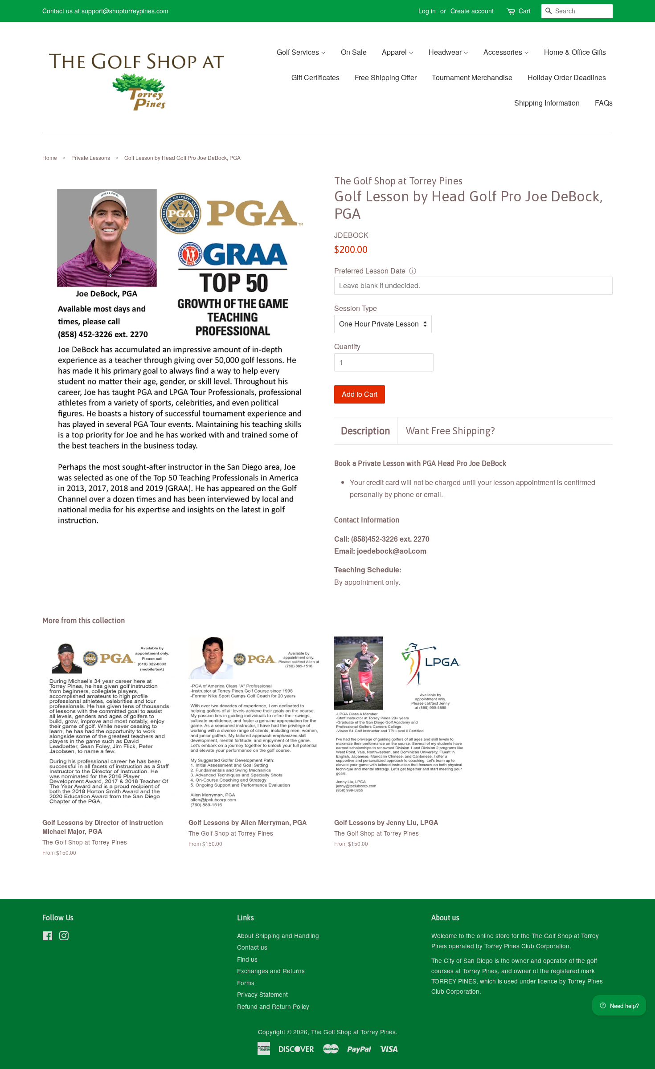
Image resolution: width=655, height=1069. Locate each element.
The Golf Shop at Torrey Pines (353, 1031)
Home (49, 157)
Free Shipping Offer (386, 77)
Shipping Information (547, 103)
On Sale (354, 52)
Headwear (446, 52)
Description (365, 431)
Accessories (503, 52)
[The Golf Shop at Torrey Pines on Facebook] (47, 937)
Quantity (347, 346)
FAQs (604, 103)
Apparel (395, 52)
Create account (472, 10)
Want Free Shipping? (450, 431)
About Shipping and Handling (278, 935)
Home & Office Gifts (575, 52)
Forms (245, 982)
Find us (247, 959)
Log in (427, 10)
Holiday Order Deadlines (567, 77)
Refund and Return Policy (273, 1006)
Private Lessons (90, 157)
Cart (525, 10)
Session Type (355, 308)
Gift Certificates (315, 77)
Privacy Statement (262, 994)
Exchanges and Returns (271, 970)
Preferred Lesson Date (369, 270)
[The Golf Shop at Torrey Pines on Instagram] (64, 937)
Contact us (252, 947)
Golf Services (299, 52)
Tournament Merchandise (472, 77)
